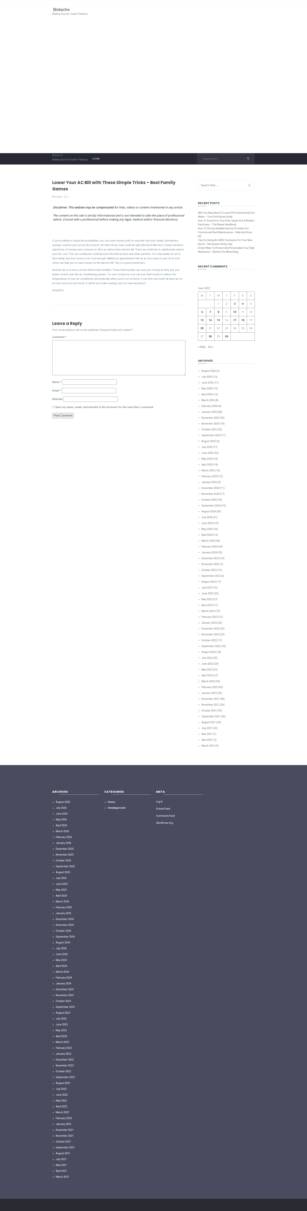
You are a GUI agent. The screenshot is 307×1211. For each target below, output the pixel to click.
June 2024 (207, 523)
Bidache (61, 9)
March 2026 (208, 400)
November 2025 (210, 423)
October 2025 (209, 429)
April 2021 (207, 739)
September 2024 (210, 505)
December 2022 (210, 628)
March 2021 (208, 745)
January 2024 (209, 552)
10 (234, 312)
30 (226, 336)
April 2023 (207, 605)
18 (242, 320)
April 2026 (207, 394)
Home (96, 158)
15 (218, 320)
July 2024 (206, 517)
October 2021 (209, 710)
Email (56, 390)
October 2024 (209, 499)
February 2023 (209, 616)
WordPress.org (164, 822)
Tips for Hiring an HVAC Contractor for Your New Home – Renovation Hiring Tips (225, 242)
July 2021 (206, 728)
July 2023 (206, 587)
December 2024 (210, 488)
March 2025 (208, 470)
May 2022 (206, 669)
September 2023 (210, 575)
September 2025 (210, 435)
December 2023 (210, 558)
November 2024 (210, 493)
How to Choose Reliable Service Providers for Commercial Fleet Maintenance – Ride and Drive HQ (225, 232)
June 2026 (207, 382)
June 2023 (207, 593)
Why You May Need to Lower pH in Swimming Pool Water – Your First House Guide (226, 214)
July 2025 (206, 447)
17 (234, 320)
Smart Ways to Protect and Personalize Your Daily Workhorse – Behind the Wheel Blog (226, 249)
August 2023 (208, 581)
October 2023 (209, 570)
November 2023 (210, 564)
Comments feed (165, 815)
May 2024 (206, 529)
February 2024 (209, 546)
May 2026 (206, 388)
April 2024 (207, 534)
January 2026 (209, 411)
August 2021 (208, 722)
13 (202, 320)
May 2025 (206, 458)
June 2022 (207, 663)
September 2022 (210, 646)
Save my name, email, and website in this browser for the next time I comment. (104, 407)
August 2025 (208, 441)
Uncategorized (116, 807)
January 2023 (209, 622)
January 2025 (209, 482)
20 (202, 328)
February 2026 (209, 406)
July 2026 (206, 376)
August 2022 (208, 652)
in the (153, 245)
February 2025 (209, 476)
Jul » (211, 346)
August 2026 (208, 370)
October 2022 (209, 640)
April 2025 (207, 464)
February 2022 (209, 687)
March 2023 (208, 611)
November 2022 (210, 634)
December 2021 (210, 698)
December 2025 (210, 417)
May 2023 (206, 599)
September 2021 (210, 716)
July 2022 (206, 657)
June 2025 (207, 452)
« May (202, 346)
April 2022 (207, 675)
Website (57, 399)
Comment (59, 337)
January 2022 (209, 693)
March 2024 (208, 540)
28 (210, 336)
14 (210, 320)
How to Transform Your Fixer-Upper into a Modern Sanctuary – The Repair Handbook (226, 222)
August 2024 (208, 511)
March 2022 (208, 681)
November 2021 (210, 704)
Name (56, 382)
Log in (159, 801)
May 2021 (206, 734)
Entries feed (163, 808)
